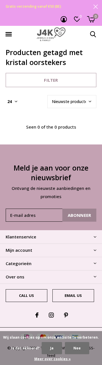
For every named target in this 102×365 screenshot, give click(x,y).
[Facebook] (37, 315)
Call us (26, 295)
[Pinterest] (66, 315)
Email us (73, 295)
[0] (91, 19)
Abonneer (79, 215)
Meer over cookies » (52, 358)
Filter (51, 80)
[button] (8, 34)
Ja (52, 348)
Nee (77, 348)
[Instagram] (51, 315)
